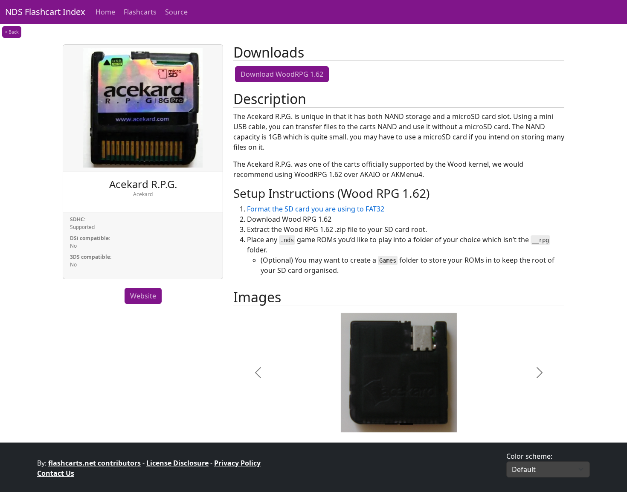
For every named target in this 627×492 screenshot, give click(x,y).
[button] (258, 373)
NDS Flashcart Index (45, 11)
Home (105, 12)
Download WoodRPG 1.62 (282, 74)
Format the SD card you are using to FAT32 (315, 209)
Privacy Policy (237, 463)
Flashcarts (140, 12)
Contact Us (55, 473)
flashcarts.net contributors (94, 463)
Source (176, 12)
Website (143, 296)
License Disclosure (177, 463)
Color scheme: (529, 456)
